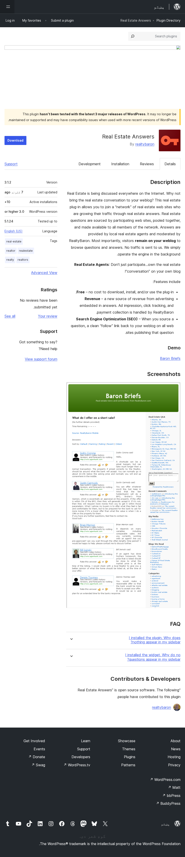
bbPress (171, 795)
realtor (10, 250)
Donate (36, 757)
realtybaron (144, 144)
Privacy (174, 765)
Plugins (129, 757)
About (175, 741)
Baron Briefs (170, 358)
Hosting (174, 757)
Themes (128, 749)
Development (90, 164)
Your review (47, 316)
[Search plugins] (132, 36)
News (175, 749)
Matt (174, 787)
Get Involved (34, 741)
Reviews (147, 164)
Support (11, 164)
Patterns (128, 765)
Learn (85, 741)
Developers (81, 757)
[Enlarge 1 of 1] (174, 388)
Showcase (126, 741)
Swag (38, 765)
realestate (26, 250)
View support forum (41, 359)
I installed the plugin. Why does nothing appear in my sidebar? (154, 640)
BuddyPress (168, 803)
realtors (23, 259)
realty (10, 259)
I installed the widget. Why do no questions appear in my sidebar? (152, 657)
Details (170, 164)
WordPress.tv (76, 765)
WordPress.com (165, 779)
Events (39, 749)
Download (15, 140)
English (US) (14, 231)
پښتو (165, 824)
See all (10, 316)
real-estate (13, 241)
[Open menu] (7, 7)
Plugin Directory (168, 20)
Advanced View (44, 272)
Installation (120, 164)
